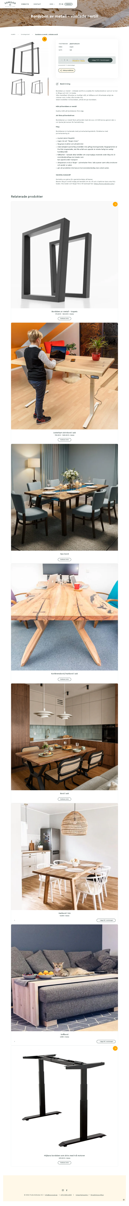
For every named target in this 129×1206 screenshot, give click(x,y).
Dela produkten (68, 70)
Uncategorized (25, 34)
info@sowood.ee (51, 1195)
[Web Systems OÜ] (123, 1200)
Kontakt (37, 4)
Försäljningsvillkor (97, 1195)
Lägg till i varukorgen (100, 60)
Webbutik (25, 4)
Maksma (68, 4)
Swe (51, 4)
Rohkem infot (64, 318)
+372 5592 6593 (66, 1195)
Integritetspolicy (82, 1195)
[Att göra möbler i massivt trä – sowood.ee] (10, 6)
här (82, 111)
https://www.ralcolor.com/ (104, 184)
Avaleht (13, 34)
